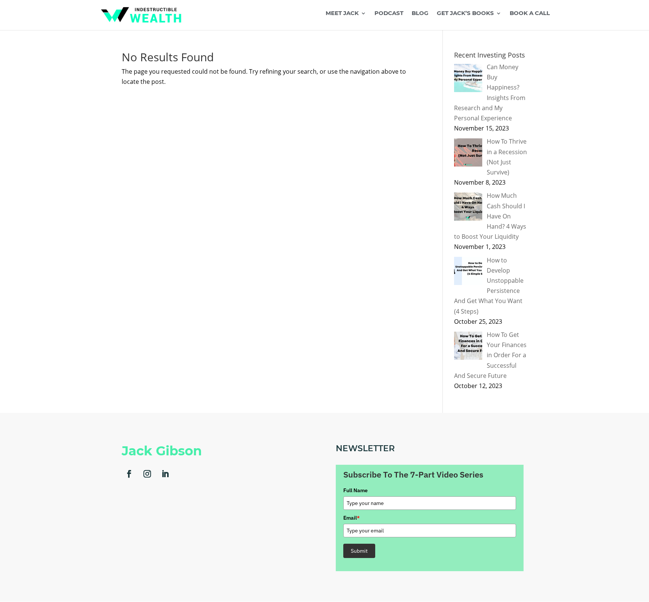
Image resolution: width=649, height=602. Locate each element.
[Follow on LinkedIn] (165, 473)
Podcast (388, 14)
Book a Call (530, 14)
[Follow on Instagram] (147, 473)
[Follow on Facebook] (129, 473)
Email (351, 517)
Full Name (355, 490)
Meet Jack (342, 14)
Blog (420, 14)
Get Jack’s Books (465, 14)
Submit (359, 550)
